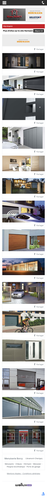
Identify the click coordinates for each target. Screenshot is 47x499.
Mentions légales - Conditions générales (23, 473)
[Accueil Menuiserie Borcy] (23, 14)
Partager (40, 49)
